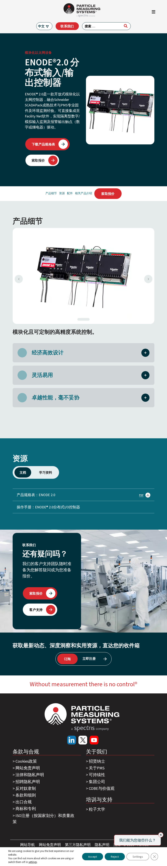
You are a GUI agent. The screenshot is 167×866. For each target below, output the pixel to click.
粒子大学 (97, 809)
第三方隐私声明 (78, 844)
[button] (145, 352)
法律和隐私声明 (29, 774)
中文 (41, 26)
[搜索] (126, 26)
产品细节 (51, 193)
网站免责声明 (27, 767)
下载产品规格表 (43, 144)
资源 (62, 193)
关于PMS (96, 767)
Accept (92, 856)
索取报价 (38, 160)
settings (33, 862)
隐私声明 (102, 844)
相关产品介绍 (83, 193)
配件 (70, 193)
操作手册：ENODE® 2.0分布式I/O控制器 (48, 507)
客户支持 (36, 610)
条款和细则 (25, 795)
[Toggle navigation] (153, 13)
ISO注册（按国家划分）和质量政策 (43, 818)
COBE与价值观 (101, 788)
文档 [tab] (23, 472)
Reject (115, 856)
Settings (138, 856)
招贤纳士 (97, 761)
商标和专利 (25, 808)
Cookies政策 (26, 761)
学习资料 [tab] (45, 472)
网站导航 (28, 844)
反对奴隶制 (25, 788)
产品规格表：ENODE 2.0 (36, 494)
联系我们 (67, 26)
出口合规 (23, 801)
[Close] (161, 835)
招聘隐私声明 (27, 781)
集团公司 (97, 781)
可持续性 (97, 774)
